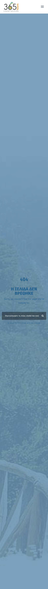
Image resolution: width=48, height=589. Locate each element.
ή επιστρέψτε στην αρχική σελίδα (24, 323)
